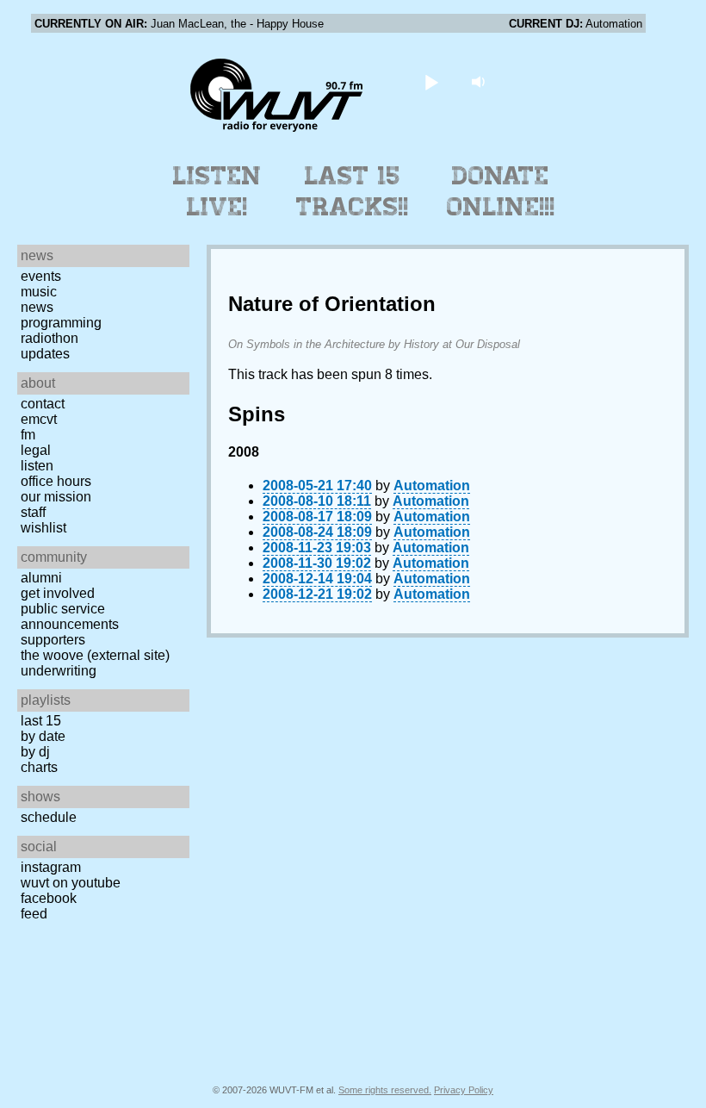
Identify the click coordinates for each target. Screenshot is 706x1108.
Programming (61, 322)
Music (39, 291)
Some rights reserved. (384, 1090)
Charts (39, 767)
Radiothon (49, 338)
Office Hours (56, 481)
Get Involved (58, 593)
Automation (431, 485)
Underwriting (58, 670)
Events (41, 276)
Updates (45, 353)
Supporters (53, 639)
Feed (34, 913)
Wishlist (43, 527)
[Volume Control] (480, 81)
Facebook (49, 898)
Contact (43, 403)
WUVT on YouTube (71, 882)
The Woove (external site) (95, 655)
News (37, 307)
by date (43, 736)
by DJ (35, 751)
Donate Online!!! (501, 191)
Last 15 (41, 720)
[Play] (431, 81)
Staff (33, 512)
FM (28, 434)
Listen (37, 465)
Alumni (41, 577)
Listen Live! (217, 191)
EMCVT (39, 419)
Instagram (51, 867)
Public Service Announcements (70, 616)
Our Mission (56, 496)
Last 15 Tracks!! (352, 191)
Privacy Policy (463, 1090)
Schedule (49, 817)
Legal (36, 450)
